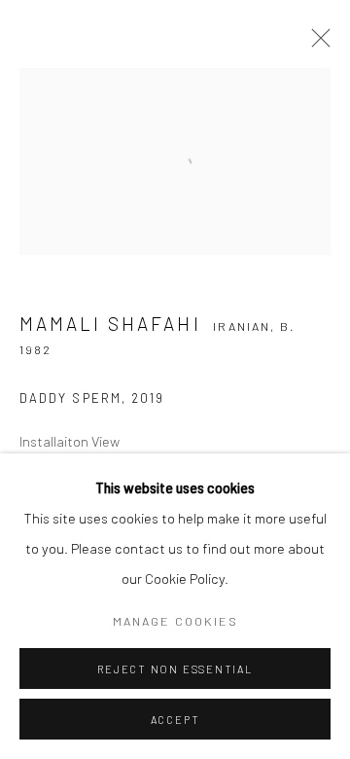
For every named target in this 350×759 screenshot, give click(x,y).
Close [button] (316, 43)
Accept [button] (175, 719)
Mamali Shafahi (110, 323)
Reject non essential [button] (174, 669)
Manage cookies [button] (175, 621)
